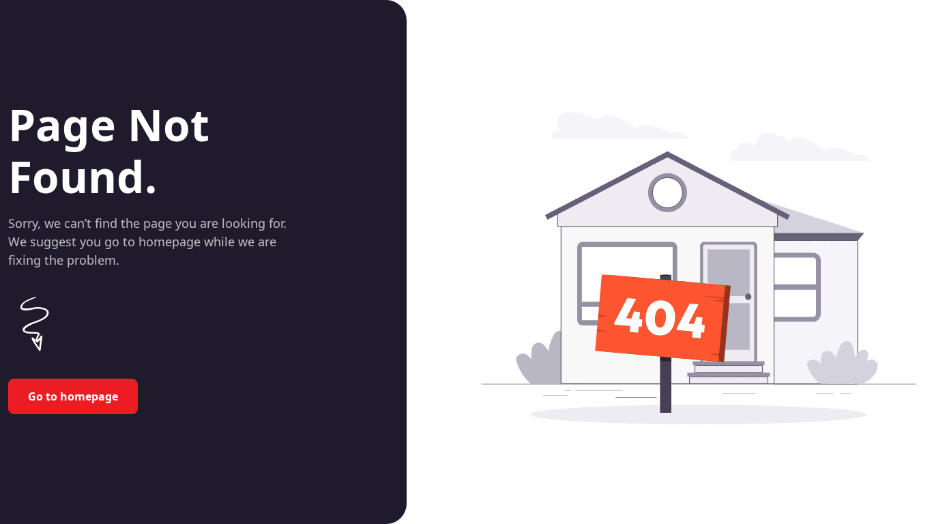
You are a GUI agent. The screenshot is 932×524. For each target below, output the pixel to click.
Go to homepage (73, 396)
